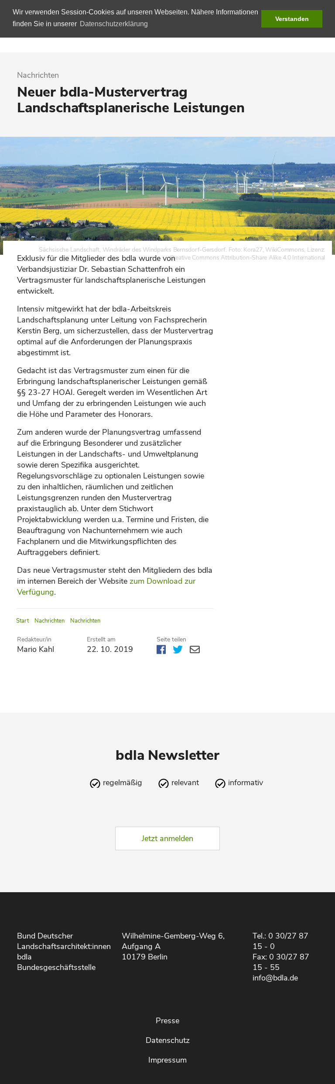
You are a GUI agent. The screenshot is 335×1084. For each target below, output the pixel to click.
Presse (167, 1020)
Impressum (167, 1060)
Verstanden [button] (292, 18)
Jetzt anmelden (167, 838)
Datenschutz (168, 1040)
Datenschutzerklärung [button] (114, 24)
